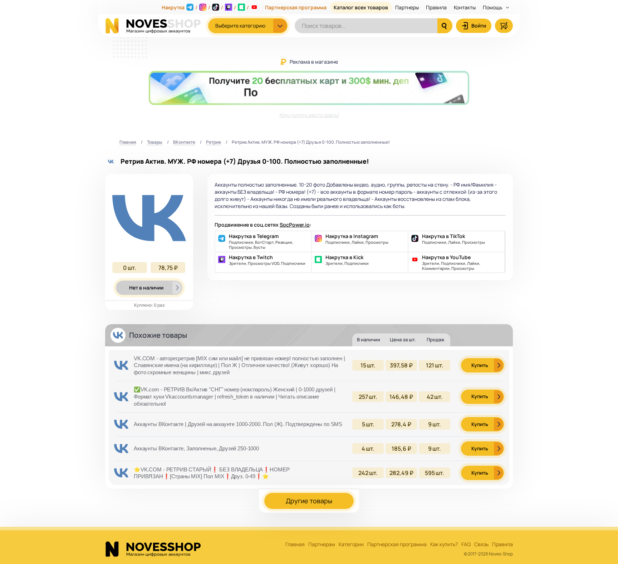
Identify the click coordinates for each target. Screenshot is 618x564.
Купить (479, 365)
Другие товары (309, 500)
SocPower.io (295, 224)
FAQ (466, 544)
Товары (154, 142)
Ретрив (213, 142)
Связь (481, 544)
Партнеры (407, 7)
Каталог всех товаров (361, 7)
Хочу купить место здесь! (309, 115)
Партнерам (321, 544)
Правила (436, 7)
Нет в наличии (146, 287)
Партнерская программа (296, 7)
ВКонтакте (184, 142)
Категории (351, 544)
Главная (127, 142)
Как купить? (444, 544)
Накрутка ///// (205, 7)
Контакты (465, 7)
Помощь (493, 7)
